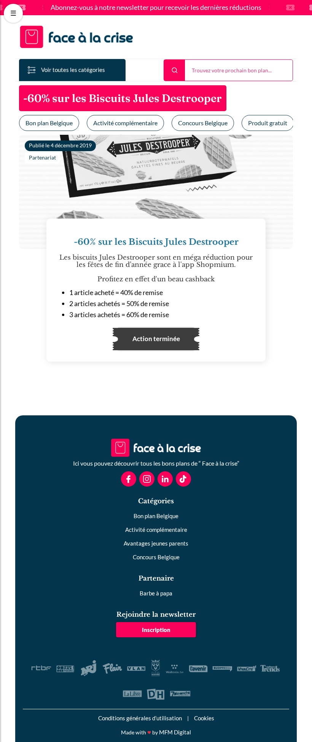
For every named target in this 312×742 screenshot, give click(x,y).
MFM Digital (175, 732)
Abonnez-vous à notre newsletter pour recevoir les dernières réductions (156, 7)
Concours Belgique (203, 122)
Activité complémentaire (125, 122)
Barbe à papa (156, 593)
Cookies (204, 718)
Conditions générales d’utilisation (140, 718)
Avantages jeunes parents (156, 543)
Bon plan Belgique (49, 122)
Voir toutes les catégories (73, 69)
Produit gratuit (267, 122)
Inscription (156, 629)
